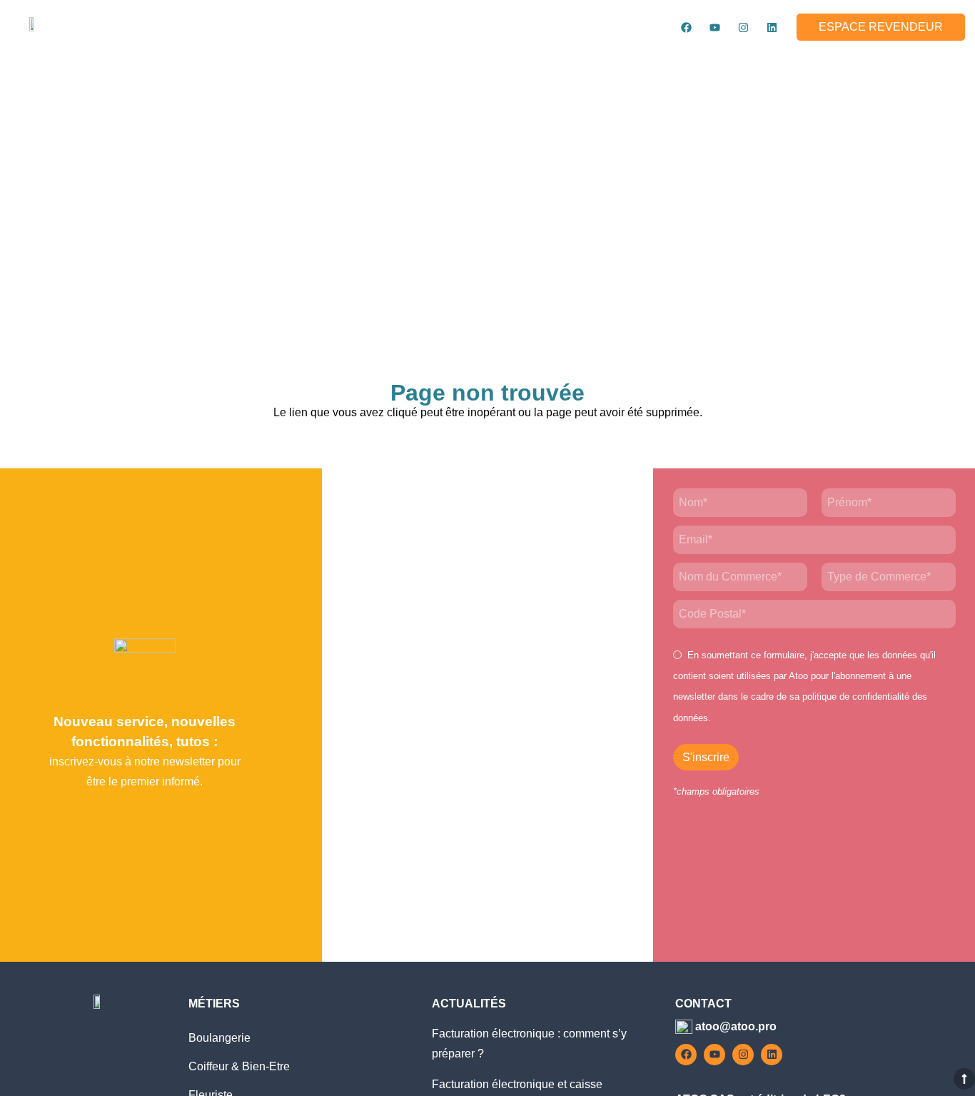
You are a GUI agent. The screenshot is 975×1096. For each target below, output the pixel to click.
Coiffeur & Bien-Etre (239, 1066)
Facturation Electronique (560, 62)
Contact (937, 62)
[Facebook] (686, 27)
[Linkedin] (771, 27)
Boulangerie (219, 1038)
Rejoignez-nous (834, 62)
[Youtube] (714, 27)
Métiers (428, 62)
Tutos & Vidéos (714, 62)
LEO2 (359, 62)
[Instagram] (743, 27)
